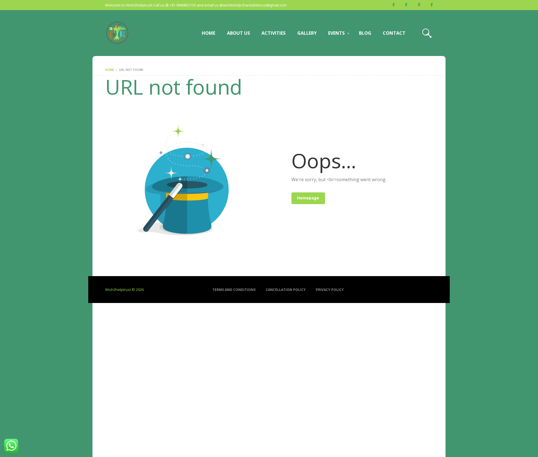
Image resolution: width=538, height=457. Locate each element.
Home (109, 70)
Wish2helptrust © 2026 (124, 289)
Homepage (308, 197)
